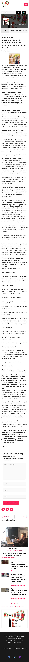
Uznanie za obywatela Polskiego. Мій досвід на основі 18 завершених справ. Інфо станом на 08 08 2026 (19, 564)
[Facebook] (8, 657)
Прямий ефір (14, 548)
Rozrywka (5, 35)
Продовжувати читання (18, 570)
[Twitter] (14, 657)
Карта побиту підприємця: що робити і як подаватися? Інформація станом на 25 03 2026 (19, 592)
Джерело (4, 446)
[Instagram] (20, 657)
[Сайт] (14, 497)
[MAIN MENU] (26, 4)
